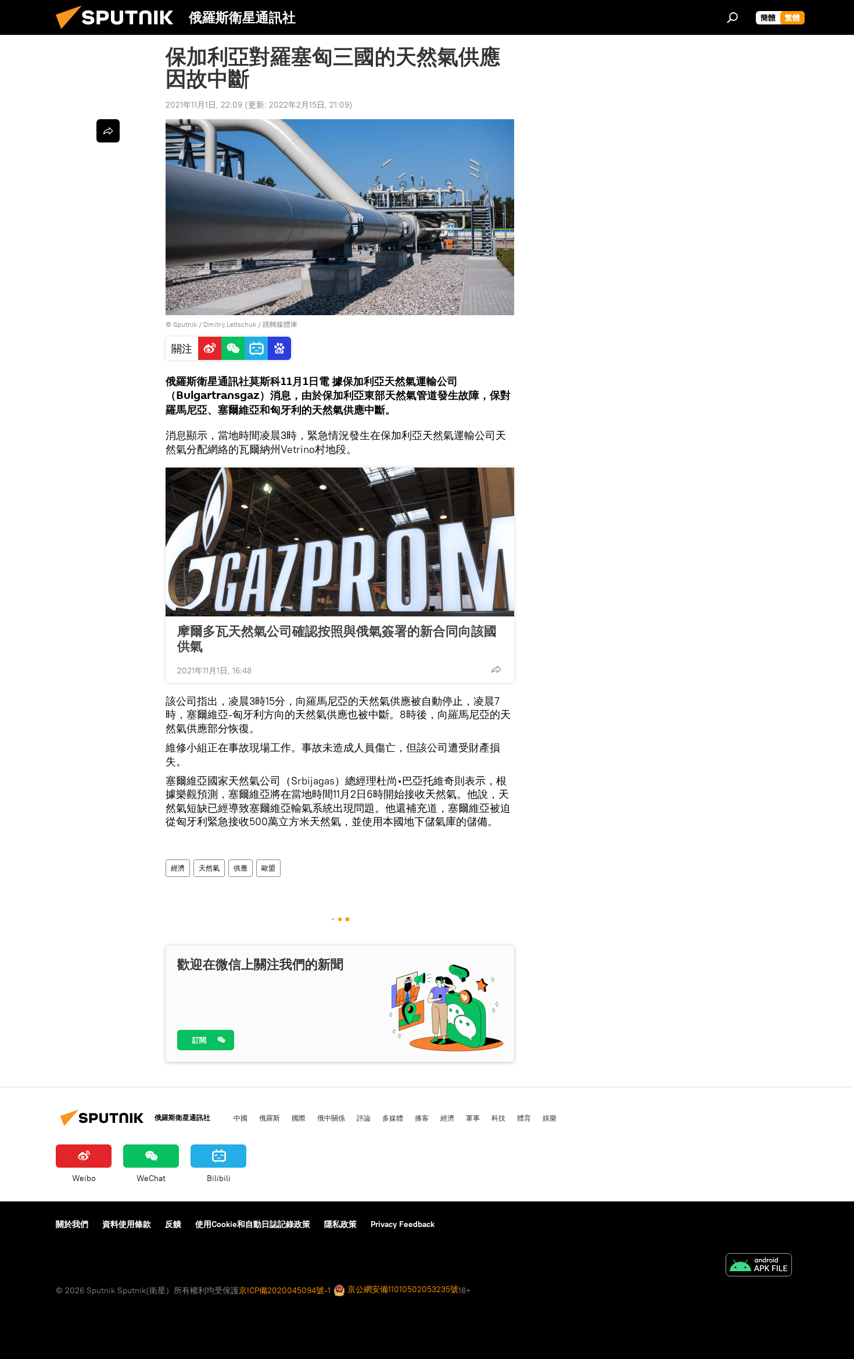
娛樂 (550, 1117)
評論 (364, 1117)
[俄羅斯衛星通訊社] (119, 32)
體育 (524, 1117)
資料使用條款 (126, 1224)
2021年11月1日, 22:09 (204, 104)
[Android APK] (758, 1266)
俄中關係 (331, 1117)
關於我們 (72, 1224)
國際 (299, 1117)
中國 (240, 1117)
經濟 (178, 868)
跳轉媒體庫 (280, 324)
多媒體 (392, 1117)
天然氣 (209, 868)
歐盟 (268, 868)
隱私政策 (340, 1224)
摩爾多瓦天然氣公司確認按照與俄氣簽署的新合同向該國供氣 (337, 638)
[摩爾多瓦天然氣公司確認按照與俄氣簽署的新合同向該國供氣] (340, 542)
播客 (422, 1117)
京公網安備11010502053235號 (401, 1289)
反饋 (173, 1224)
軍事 (473, 1117)
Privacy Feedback (403, 1224)
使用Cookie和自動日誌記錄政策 (252, 1224)
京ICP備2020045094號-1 (285, 1290)
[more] (496, 669)
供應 (240, 868)
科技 (498, 1117)
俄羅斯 (269, 1117)
